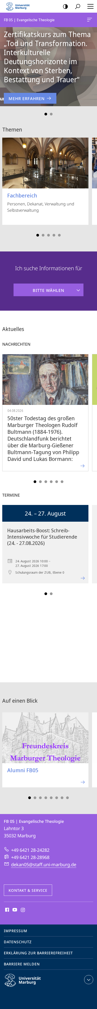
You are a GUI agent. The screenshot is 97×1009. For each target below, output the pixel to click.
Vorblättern (90, 66)
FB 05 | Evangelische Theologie (90, 20)
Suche (78, 6)
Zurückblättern (6, 66)
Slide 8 (67, 797)
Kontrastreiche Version (65, 6)
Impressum (15, 930)
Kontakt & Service (28, 890)
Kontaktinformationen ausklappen (88, 979)
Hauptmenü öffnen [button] (90, 6)
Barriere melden (22, 964)
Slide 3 (48, 235)
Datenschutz (18, 941)
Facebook (6, 910)
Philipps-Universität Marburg (31, 987)
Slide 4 (54, 235)
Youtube (14, 910)
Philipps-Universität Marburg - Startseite (19, 6)
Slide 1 (45, 114)
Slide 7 (62, 797)
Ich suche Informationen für (48, 268)
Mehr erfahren (27, 98)
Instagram (23, 910)
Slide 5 (59, 235)
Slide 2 (51, 114)
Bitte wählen (39, 288)
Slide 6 (62, 481)
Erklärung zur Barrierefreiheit (38, 952)
